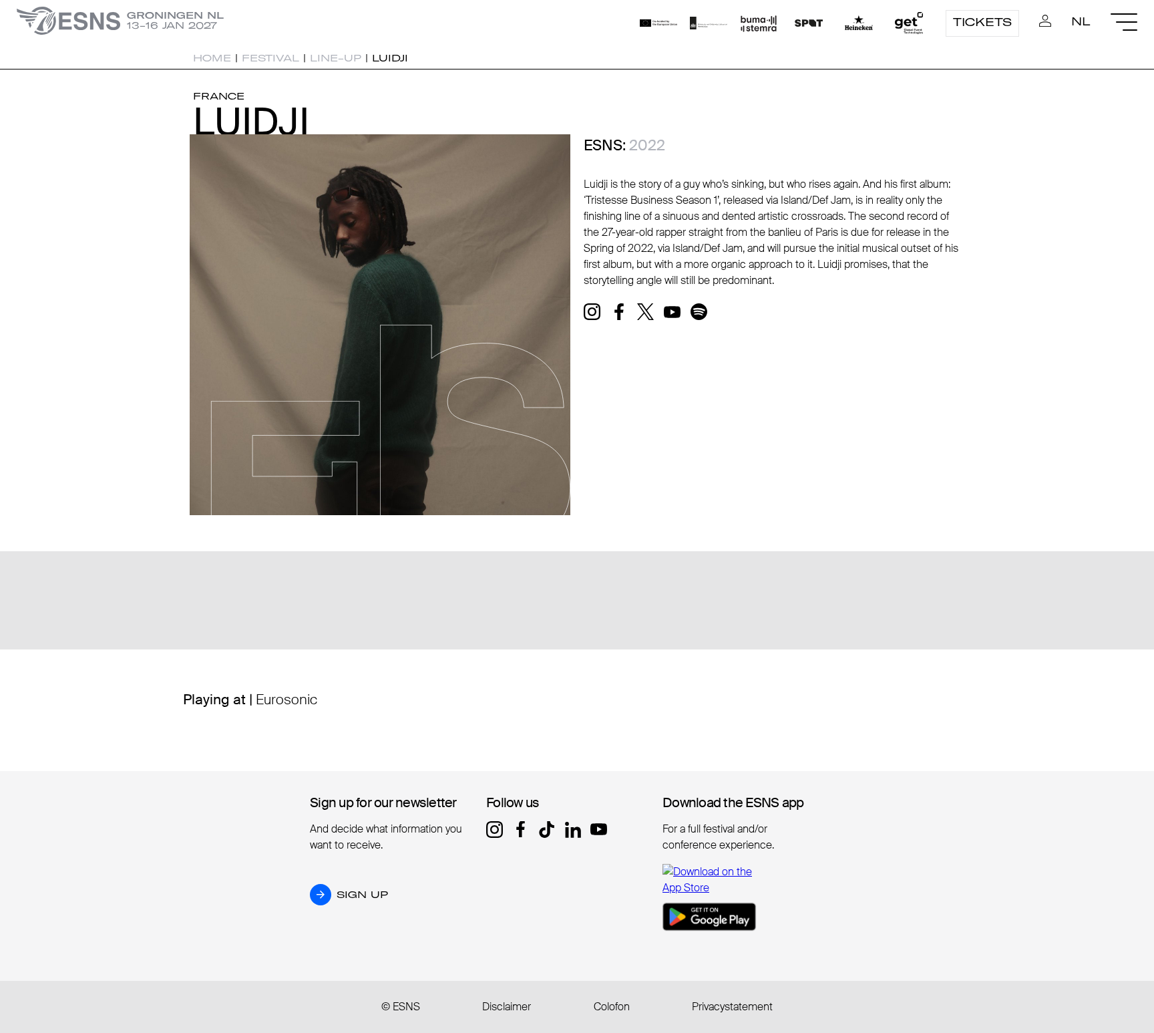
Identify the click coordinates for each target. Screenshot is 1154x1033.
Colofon (612, 1007)
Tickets (982, 22)
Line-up (335, 58)
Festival (270, 58)
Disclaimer (506, 1007)
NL (1081, 21)
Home (212, 58)
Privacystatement (732, 1007)
